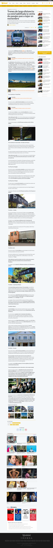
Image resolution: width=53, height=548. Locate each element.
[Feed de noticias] (29, 538)
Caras (10, 540)
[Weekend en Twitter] (25, 538)
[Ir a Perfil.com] (50, 0)
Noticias (14, 540)
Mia (41, 540)
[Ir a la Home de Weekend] (26, 535)
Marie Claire (18, 540)
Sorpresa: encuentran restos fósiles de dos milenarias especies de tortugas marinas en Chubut (21, 527)
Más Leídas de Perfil (42, 56)
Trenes (11, 424)
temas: (8, 424)
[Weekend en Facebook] (23, 538)
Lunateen (44, 540)
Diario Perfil (7, 540)
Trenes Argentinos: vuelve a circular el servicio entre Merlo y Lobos (21, 98)
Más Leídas (41, 11)
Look (37, 540)
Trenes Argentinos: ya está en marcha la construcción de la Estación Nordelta (22, 90)
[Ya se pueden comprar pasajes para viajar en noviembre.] (11, 409)
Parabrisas (28, 540)
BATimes (48, 540)
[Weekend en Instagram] (21, 538)
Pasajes (14, 424)
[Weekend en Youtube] (27, 538)
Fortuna (22, 540)
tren (32, 68)
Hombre (25, 540)
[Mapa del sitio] (31, 538)
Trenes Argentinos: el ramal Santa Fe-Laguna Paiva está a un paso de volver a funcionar (22, 59)
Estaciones (17, 424)
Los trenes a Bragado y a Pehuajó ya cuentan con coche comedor (20, 108)
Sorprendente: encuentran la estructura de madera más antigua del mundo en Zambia (20, 528)
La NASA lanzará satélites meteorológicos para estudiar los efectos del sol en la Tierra (20, 526)
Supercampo (33, 540)
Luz (39, 540)
